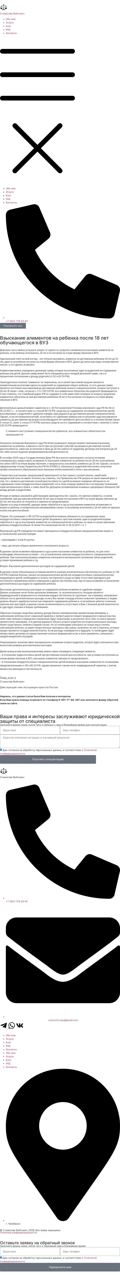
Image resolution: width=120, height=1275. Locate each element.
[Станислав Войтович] (3, 7)
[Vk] (19, 1025)
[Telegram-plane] (3, 1025)
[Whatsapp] (11, 1025)
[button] (60, 111)
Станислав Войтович (12, 13)
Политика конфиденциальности (18, 1232)
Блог (8, 26)
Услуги (10, 22)
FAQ (8, 29)
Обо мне (11, 19)
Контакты (11, 33)
